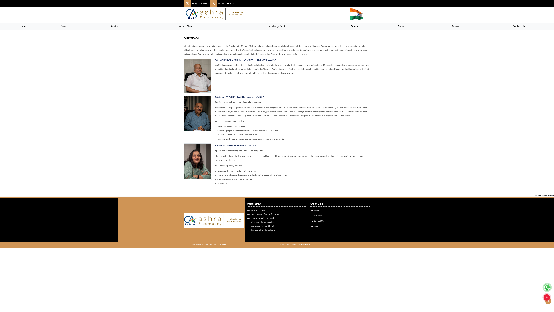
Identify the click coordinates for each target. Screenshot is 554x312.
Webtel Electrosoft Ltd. (300, 245)
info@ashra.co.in (199, 4)
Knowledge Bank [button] (276, 26)
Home (22, 26)
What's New (185, 26)
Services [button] (115, 26)
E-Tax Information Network (262, 218)
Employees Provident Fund (262, 226)
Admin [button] (455, 26)
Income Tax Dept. (258, 210)
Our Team (318, 216)
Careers (402, 26)
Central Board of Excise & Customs (265, 214)
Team (64, 26)
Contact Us (519, 26)
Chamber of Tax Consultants (263, 230)
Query (354, 26)
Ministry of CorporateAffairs (263, 222)
